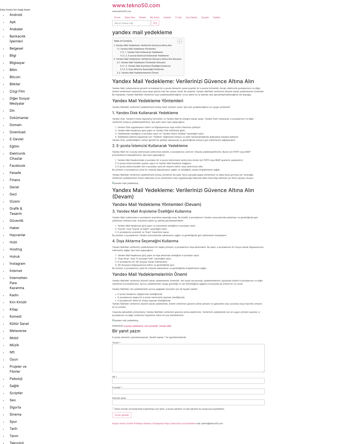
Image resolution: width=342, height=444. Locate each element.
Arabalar (16, 29)
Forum (117, 17)
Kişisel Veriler (119, 423)
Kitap (14, 309)
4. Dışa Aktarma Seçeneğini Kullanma (145, 69)
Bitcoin (15, 77)
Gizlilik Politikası (134, 423)
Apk (13, 22)
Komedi (16, 316)
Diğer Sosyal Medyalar (19, 100)
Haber (14, 228)
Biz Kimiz (155, 17)
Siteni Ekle (130, 17)
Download (18, 132)
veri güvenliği (151, 325)
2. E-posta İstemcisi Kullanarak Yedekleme (147, 55)
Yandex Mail (165, 325)
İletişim (142, 17)
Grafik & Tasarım (16, 211)
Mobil (14, 338)
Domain (16, 125)
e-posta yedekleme (133, 325)
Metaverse (18, 331)
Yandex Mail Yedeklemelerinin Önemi (140, 72)
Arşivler (167, 17)
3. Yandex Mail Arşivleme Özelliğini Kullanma (148, 66)
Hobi (13, 242)
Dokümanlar (19, 118)
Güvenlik (17, 221)
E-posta (117, 387)
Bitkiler (15, 84)
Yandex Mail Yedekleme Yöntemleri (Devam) (143, 62)
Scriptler (16, 393)
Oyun (14, 359)
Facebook (17, 166)
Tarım (14, 436)
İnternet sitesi (119, 398)
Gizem (15, 201)
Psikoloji (16, 379)
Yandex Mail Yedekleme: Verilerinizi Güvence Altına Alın (144, 45)
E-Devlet (17, 139)
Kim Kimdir (18, 302)
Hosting (16, 249)
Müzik (14, 345)
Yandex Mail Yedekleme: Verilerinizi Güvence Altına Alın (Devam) (148, 59)
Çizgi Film (17, 91)
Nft (12, 352)
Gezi (13, 194)
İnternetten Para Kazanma (18, 283)
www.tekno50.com (136, 5)
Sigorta (15, 407)
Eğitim (14, 146)
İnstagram (17, 263)
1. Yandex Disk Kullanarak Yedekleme (144, 52)
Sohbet (216, 17)
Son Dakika (191, 17)
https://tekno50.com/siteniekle (179, 423)
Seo (13, 400)
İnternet (16, 271)
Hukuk (15, 256)
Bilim (13, 70)
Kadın (14, 295)
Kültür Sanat (19, 324)
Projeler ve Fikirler (18, 369)
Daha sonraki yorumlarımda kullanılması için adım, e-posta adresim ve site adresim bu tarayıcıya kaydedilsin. (170, 409)
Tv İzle (178, 17)
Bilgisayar (17, 63)
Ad (114, 377)
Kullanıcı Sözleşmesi (154, 423)
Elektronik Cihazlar (17, 155)
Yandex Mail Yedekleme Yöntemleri (138, 48)
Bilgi (13, 55)
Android (16, 15)
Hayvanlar (18, 235)
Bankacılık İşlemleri (18, 38)
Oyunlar (205, 17)
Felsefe (15, 173)
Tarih (13, 429)
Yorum (116, 343)
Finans (15, 180)
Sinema (15, 414)
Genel (14, 187)
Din (12, 110)
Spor (13, 422)
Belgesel (16, 48)
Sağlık (14, 386)
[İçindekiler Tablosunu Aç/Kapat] (178, 41)
